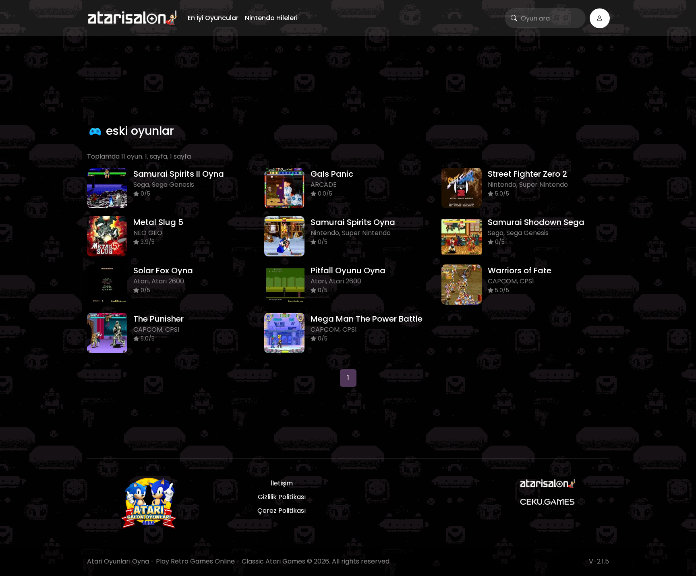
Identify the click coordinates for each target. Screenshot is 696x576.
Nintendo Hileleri (271, 18)
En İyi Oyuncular (213, 18)
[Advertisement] (348, 78)
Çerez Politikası (281, 510)
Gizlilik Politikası (282, 497)
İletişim (282, 483)
